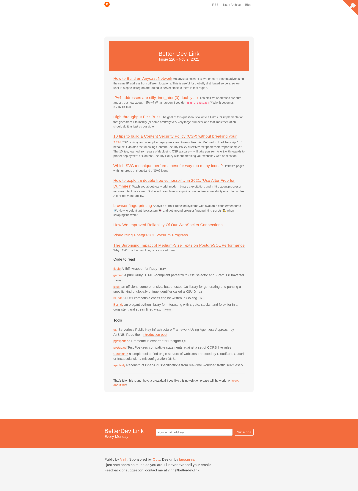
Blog (248, 4)
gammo (118, 275)
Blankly (118, 304)
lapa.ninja (187, 459)
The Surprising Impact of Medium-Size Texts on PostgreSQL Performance (179, 245)
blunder (118, 298)
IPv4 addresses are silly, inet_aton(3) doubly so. (156, 97)
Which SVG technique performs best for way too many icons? (168, 165)
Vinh (123, 459)
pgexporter (120, 341)
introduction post (155, 334)
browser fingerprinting (132, 205)
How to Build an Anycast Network (142, 78)
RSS (215, 4)
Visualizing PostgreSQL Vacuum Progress (150, 235)
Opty (156, 459)
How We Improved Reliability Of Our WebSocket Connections (168, 225)
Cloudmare (120, 353)
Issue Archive (232, 4)
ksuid (116, 286)
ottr (115, 329)
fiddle (117, 268)
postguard (120, 347)
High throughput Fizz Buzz (137, 117)
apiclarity (119, 365)
